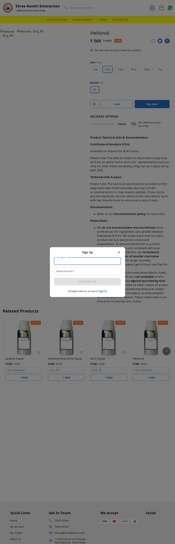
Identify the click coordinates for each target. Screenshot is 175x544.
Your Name (61, 257)
